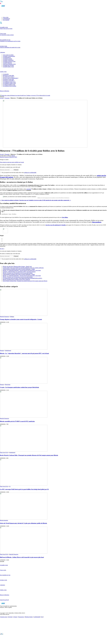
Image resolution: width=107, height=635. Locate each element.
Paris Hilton (65, 217)
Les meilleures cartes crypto (9, 82)
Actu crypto (5, 17)
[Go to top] (1, 634)
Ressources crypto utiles (8, 75)
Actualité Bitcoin (7, 57)
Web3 (15, 157)
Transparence (21, 616)
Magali (13, 155)
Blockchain (7, 384)
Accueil (2, 98)
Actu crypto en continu (8, 54)
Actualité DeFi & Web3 (8, 65)
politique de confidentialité (30, 172)
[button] (53, 2)
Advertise (10, 616)
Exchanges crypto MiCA (8, 80)
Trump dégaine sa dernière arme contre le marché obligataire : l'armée (19, 269)
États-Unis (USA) (4, 452)
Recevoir (16, 169)
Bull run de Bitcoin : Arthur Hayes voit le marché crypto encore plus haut (22, 557)
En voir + (2, 248)
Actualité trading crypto (8, 66)
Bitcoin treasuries (4, 520)
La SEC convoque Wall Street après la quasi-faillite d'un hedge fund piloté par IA (24, 489)
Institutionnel (8, 350)
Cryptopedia (6, 74)
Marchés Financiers (4, 157)
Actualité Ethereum (7, 62)
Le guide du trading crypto (9, 84)
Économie (7, 98)
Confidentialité (36, 616)
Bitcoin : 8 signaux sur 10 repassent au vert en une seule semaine (18, 273)
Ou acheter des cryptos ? (8, 76)
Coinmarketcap (6, 18)
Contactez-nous (3, 616)
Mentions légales (29, 616)
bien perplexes (96, 222)
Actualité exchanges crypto (9, 61)
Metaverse (11, 157)
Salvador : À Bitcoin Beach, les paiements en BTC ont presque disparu (19, 271)
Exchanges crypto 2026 (8, 79)
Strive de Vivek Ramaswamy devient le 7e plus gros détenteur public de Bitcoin (23, 523)
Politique (12, 316)
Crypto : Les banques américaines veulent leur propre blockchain (19, 387)
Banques (2, 350)
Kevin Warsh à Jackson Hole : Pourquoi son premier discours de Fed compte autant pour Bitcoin (25, 281)
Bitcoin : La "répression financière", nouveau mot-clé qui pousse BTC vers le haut (22, 270)
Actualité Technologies (8, 60)
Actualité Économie (7, 58)
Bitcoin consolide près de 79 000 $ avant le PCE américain (16, 279)
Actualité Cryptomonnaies (9, 56)
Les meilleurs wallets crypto (9, 83)
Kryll (42, 616)
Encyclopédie (6, 20)
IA (9, 486)
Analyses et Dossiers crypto (9, 64)
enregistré (28, 189)
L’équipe (15, 616)
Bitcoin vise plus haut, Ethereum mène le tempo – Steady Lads (17, 266)
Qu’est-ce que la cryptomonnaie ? (10, 78)
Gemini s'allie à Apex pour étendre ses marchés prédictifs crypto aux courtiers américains (23, 267)
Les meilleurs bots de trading (9, 86)
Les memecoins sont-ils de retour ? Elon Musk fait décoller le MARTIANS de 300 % (22, 278)
